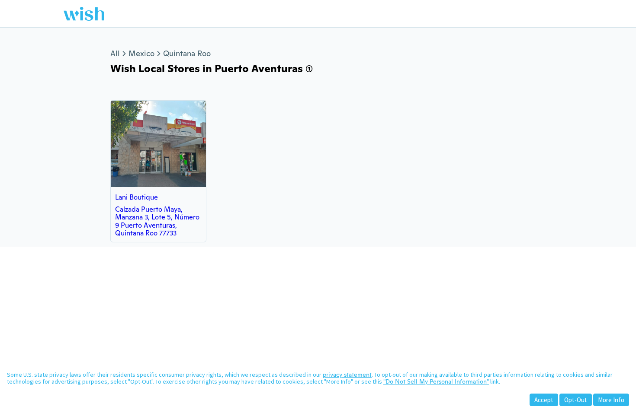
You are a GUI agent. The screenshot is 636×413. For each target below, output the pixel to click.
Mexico (141, 53)
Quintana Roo (187, 53)
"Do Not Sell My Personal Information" (436, 381)
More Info (611, 400)
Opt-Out (575, 400)
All (115, 53)
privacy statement (347, 374)
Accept (543, 400)
